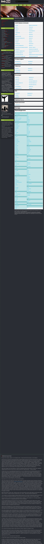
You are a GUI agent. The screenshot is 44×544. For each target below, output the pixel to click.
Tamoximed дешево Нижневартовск (7, 78)
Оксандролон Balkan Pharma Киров (7, 85)
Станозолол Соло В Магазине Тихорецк (6, 74)
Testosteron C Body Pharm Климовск (7, 90)
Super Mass (3, 43)
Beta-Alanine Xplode (4, 41)
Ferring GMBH (4, 33)
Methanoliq (3, 44)
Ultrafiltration (3, 39)
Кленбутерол (3, 38)
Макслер (3, 40)
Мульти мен (3, 30)
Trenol (2, 37)
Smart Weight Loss (4, 31)
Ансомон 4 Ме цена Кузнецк (18, 481)
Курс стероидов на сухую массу (6, 42)
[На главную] (5, 1)
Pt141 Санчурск (5, 75)
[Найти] (27, 1)
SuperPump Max (4, 46)
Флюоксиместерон (4, 36)
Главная (15, 20)
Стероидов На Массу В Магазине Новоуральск (7, 89)
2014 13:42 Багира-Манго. (5, 117)
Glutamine (3, 32)
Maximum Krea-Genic (5, 34)
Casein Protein (4, 35)
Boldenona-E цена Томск (20, 20)
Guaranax (3, 47)
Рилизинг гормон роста (5, 45)
